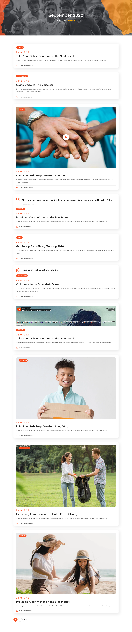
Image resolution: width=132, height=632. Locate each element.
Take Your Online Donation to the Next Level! (45, 56)
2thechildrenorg (26, 65)
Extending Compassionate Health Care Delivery (46, 514)
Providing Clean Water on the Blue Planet (43, 217)
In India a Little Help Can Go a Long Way (42, 175)
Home (58, 21)
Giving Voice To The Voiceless (34, 85)
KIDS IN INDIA (20, 208)
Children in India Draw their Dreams (39, 284)
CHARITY (22, 109)
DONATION (20, 47)
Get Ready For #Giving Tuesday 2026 (40, 246)
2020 (64, 21)
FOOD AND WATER (22, 76)
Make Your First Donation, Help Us (40, 270)
